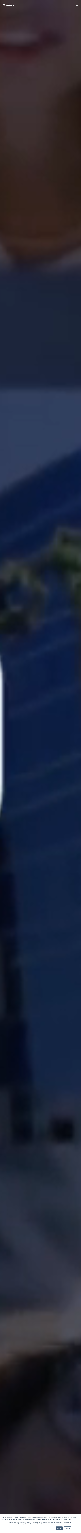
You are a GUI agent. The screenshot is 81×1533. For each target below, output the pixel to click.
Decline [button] (67, 1528)
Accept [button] (59, 1528)
